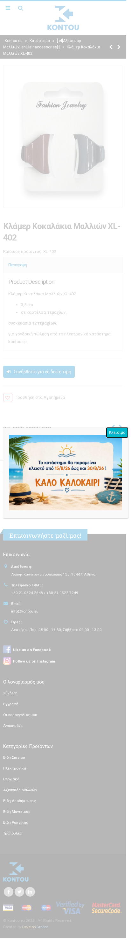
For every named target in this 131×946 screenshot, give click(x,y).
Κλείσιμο (117, 432)
